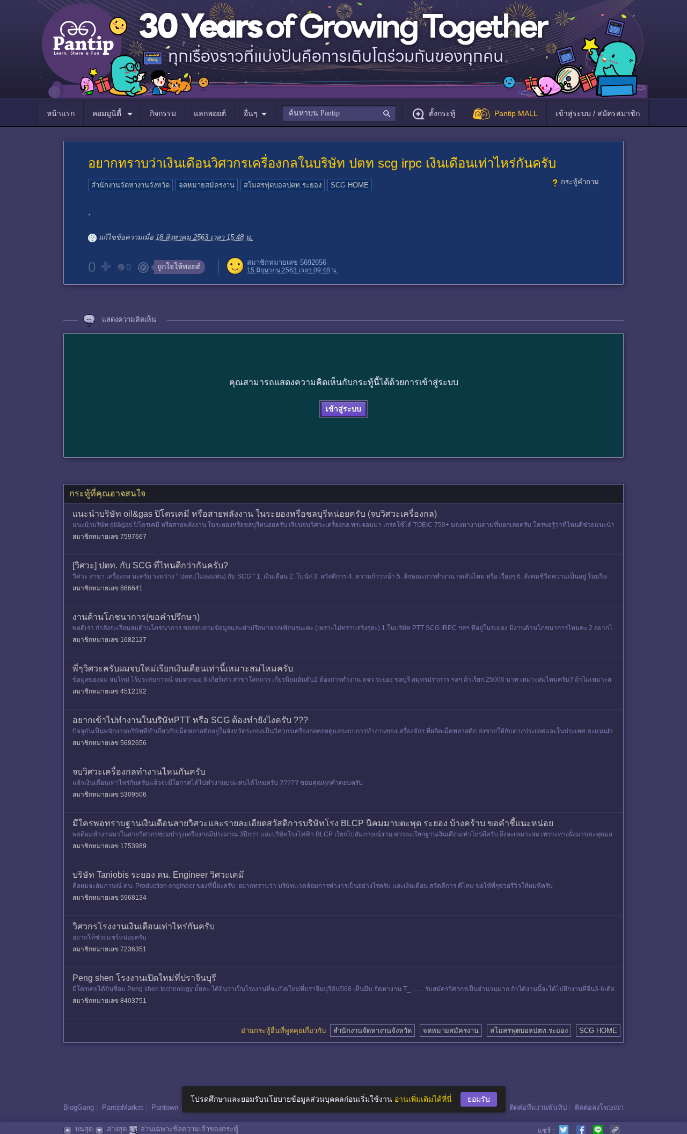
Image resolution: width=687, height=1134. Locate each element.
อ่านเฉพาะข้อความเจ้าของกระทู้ (189, 1129)
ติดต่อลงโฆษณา (599, 1107)
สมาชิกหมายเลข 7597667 (109, 536)
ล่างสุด (117, 1129)
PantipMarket (122, 1107)
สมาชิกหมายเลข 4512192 (109, 691)
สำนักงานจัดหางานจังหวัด (130, 185)
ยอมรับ (478, 1099)
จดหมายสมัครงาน (207, 185)
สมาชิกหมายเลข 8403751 (109, 1001)
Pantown (164, 1107)
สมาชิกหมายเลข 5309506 (109, 794)
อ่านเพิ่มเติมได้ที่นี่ (423, 1099)
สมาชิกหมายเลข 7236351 (109, 949)
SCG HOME (350, 185)
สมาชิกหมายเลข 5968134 (109, 897)
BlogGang (78, 1107)
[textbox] (339, 113)
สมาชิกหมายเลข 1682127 (109, 640)
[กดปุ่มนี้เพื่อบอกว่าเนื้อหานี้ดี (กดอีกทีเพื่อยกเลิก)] (105, 266)
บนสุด (84, 1129)
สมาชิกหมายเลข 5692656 (286, 262)
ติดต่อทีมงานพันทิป (538, 1107)
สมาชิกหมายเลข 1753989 (109, 846)
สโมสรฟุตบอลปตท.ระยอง (282, 185)
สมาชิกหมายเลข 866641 (107, 588)
